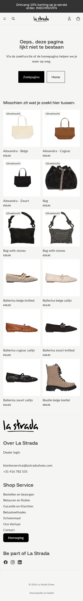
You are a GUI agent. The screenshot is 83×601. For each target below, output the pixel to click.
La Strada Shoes (45, 584)
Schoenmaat (12, 518)
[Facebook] (5, 562)
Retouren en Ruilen (16, 500)
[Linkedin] (19, 562)
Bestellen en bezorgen (18, 494)
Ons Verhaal (11, 524)
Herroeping (16, 538)
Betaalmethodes (14, 512)
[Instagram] (12, 562)
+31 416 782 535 (15, 471)
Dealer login (11, 452)
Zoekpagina (31, 77)
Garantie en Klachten (18, 506)
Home (56, 77)
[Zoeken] (13, 18)
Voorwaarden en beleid (41, 592)
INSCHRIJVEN (46, 8)
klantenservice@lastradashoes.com (27, 465)
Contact (9, 530)
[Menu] (4, 18)
